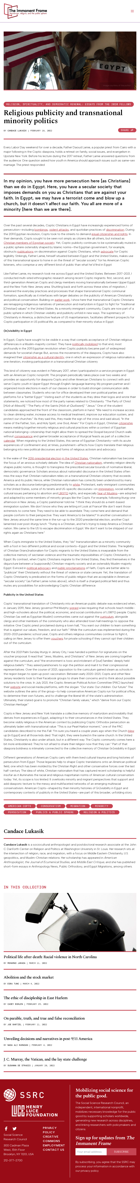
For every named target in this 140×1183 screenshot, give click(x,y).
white (76, 484)
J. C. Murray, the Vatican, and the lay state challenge (45, 1059)
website (15, 687)
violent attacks (59, 229)
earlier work (62, 300)
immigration (106, 489)
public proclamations (71, 568)
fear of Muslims (107, 493)
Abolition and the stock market (29, 977)
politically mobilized (85, 344)
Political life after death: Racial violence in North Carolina (50, 957)
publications (25, 251)
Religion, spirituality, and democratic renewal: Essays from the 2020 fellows (68, 104)
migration (78, 806)
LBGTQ (63, 493)
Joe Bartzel (14, 1024)
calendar (9, 440)
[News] (6, 1129)
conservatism (51, 806)
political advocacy (39, 568)
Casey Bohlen (15, 1004)
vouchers (57, 638)
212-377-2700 (13, 1160)
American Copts (19, 806)
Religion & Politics (99, 812)
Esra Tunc (13, 983)
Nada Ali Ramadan (17, 1045)
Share (126, 130)
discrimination (115, 229)
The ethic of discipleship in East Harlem (35, 998)
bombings (41, 229)
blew (131, 731)
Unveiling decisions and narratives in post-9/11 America (48, 1039)
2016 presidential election (44, 458)
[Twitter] (14, 1129)
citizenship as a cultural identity (43, 357)
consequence (23, 436)
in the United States (75, 458)
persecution (17, 812)
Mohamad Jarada (16, 963)
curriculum (107, 616)
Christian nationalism (88, 462)
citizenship (126, 423)
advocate (107, 251)
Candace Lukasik (17, 130)
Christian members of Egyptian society (29, 243)
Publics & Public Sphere (55, 812)
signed (73, 608)
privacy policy (89, 1170)
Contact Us (53, 1149)
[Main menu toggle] (132, 11)
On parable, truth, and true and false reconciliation (44, 1018)
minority (101, 806)
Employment (54, 1145)
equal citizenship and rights (110, 234)
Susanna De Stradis (18, 1065)
